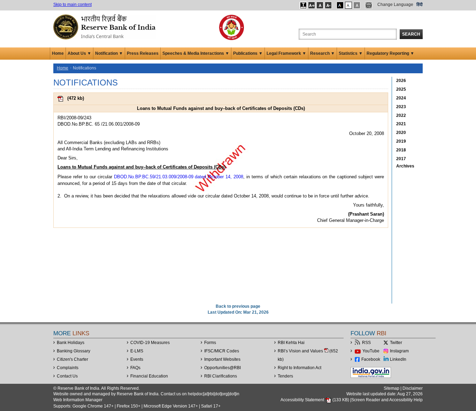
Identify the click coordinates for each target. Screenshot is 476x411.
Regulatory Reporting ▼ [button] (390, 53)
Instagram (399, 351)
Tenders (285, 376)
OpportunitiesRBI (222, 367)
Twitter (396, 342)
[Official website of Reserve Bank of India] (105, 26)
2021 (401, 123)
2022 (401, 115)
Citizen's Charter (72, 359)
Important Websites (222, 359)
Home (58, 53)
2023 (401, 106)
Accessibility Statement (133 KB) (315, 399)
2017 (401, 158)
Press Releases (143, 53)
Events (136, 359)
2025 (401, 89)
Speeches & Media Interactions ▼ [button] (195, 53)
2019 (401, 141)
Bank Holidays (70, 342)
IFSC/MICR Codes (221, 351)
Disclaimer (412, 388)
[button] (303, 5)
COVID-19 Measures (150, 342)
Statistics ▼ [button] (351, 53)
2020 (401, 132)
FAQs (135, 367)
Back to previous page (238, 306)
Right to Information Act (299, 367)
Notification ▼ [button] (109, 53)
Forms (210, 342)
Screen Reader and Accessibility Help (387, 399)
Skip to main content (72, 4)
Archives (405, 166)
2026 (401, 80)
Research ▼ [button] (322, 53)
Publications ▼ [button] (248, 53)
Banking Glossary (73, 351)
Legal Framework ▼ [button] (286, 53)
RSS (366, 342)
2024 (401, 98)
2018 (401, 150)
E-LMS (136, 351)
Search (411, 34)
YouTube (370, 351)
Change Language (395, 4)
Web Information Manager (77, 399)
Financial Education (149, 376)
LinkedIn (398, 359)
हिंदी (419, 4)
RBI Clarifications (220, 376)
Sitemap (391, 388)
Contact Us (67, 376)
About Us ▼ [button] (79, 53)
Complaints (67, 367)
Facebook (370, 359)
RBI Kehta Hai (291, 342)
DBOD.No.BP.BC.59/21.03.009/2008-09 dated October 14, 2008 (179, 176)
